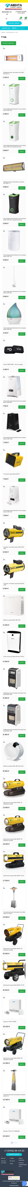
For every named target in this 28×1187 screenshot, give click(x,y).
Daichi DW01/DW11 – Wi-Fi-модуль (13, 364)
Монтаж (3, 1158)
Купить (22, 78)
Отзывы (12, 1158)
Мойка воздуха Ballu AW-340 (11, 620)
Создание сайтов (14, 1185)
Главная (3, 32)
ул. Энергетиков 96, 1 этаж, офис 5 (21, 12)
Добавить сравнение (4, 48)
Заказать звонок (14, 23)
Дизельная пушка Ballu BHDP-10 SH (13, 875)
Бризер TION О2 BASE (9, 1021)
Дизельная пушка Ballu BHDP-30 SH (13, 985)
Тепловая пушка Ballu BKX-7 (11, 474)
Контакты (12, 1160)
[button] (5, 28)
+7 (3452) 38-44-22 (14, 1151)
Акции (11, 1163)
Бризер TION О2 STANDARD (11, 1131)
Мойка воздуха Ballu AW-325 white (13, 766)
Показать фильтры (8, 43)
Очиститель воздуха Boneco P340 (13, 656)
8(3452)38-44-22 (7, 13)
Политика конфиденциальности (23, 1164)
